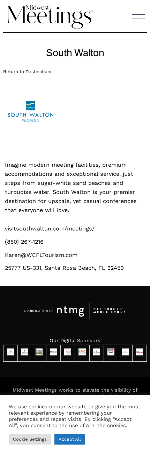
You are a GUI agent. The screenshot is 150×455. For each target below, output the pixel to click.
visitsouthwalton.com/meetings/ (50, 228)
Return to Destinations (28, 71)
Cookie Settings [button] (30, 439)
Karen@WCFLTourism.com (41, 255)
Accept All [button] (70, 439)
